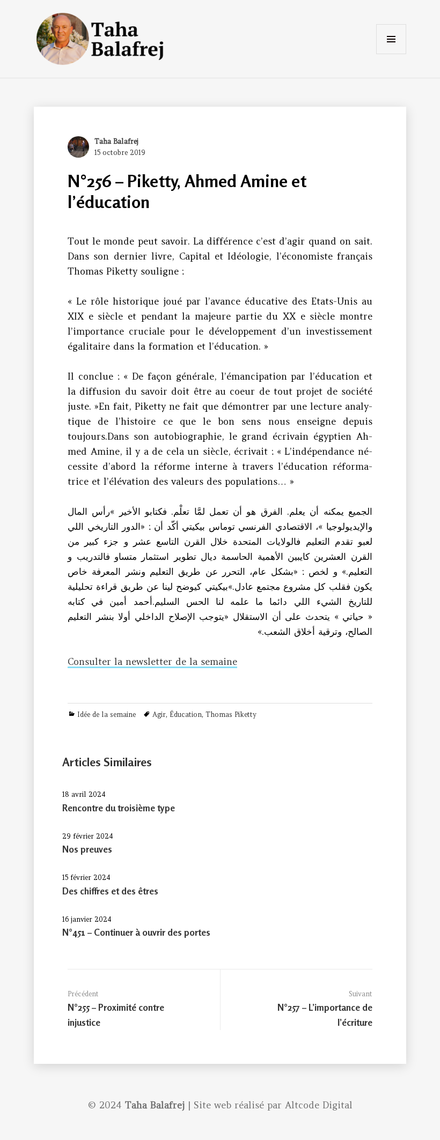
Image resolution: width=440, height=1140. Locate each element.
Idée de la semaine (106, 714)
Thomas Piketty (231, 714)
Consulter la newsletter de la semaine (152, 662)
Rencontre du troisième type (118, 807)
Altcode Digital (319, 1105)
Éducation (186, 714)
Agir (159, 714)
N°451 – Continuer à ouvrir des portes (136, 932)
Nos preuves (87, 849)
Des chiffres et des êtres (110, 891)
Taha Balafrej (116, 141)
